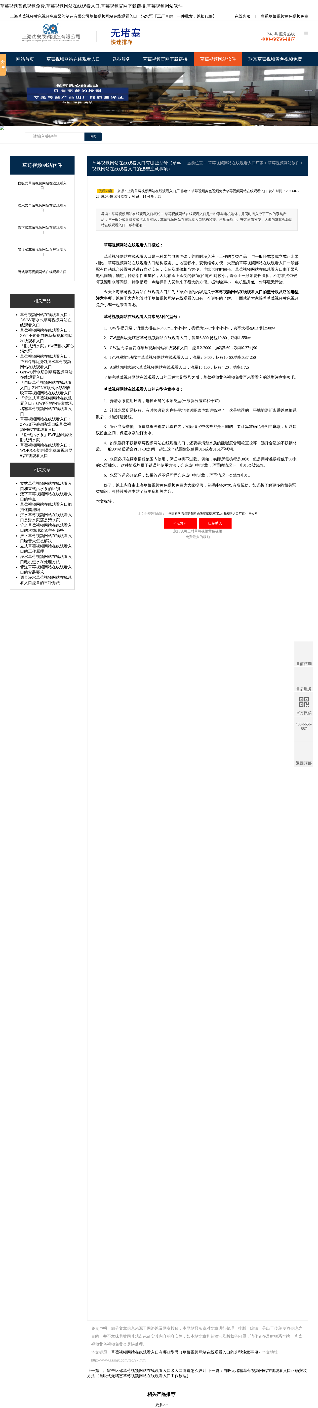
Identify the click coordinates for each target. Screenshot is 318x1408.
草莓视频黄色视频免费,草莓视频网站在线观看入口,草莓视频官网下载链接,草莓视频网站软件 (91, 5)
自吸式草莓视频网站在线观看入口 (42, 186)
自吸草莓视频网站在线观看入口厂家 (221, 513)
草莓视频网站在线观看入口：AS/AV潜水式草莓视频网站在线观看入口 (46, 320)
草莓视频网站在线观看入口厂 (145, 292)
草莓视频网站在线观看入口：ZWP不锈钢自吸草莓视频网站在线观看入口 (46, 335)
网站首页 (25, 59)
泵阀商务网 (188, 513)
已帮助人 (215, 523)
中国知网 (251, 513)
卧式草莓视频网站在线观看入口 (42, 272)
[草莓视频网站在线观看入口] (52, 37)
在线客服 (242, 16)
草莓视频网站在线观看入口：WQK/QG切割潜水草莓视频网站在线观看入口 (46, 450)
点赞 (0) (180, 523)
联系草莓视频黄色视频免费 (284, 16)
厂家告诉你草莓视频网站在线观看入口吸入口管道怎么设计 (154, 1370)
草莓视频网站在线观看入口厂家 (236, 163)
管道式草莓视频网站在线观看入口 (42, 252)
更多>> (161, 1405)
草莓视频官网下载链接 (165, 59)
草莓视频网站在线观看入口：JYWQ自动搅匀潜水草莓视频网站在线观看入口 (46, 361)
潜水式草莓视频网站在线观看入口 (42, 208)
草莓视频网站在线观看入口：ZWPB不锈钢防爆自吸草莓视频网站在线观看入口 (46, 424)
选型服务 (121, 59)
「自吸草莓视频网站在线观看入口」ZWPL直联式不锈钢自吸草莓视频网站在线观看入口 (46, 387)
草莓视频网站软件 (218, 59)
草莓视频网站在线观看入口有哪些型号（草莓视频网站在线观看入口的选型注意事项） (186, 1352)
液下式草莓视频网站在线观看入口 (42, 230)
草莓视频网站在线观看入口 (73, 59)
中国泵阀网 (173, 513)
